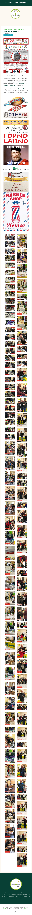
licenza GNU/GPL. (26, 908)
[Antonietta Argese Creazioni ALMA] (16, 186)
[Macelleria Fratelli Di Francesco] (16, 176)
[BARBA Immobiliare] (16, 168)
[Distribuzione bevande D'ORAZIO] (16, 104)
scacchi (5, 34)
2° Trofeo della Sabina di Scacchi (14, 29)
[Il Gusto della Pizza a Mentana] (16, 129)
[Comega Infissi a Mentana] (16, 115)
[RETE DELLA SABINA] (15, 14)
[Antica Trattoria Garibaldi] (16, 155)
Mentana (10, 34)
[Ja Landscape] (16, 885)
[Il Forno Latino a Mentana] (16, 138)
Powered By (16, 912)
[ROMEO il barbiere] (16, 211)
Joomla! (4, 908)
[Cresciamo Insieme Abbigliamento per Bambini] (16, 122)
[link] (21, 83)
